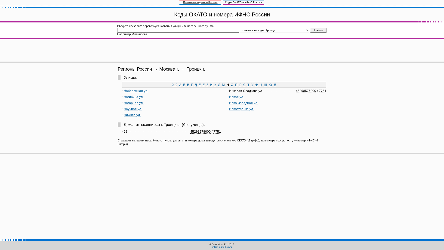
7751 (322, 91)
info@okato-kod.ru (222, 247)
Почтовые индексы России (200, 2)
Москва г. (169, 69)
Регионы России (135, 69)
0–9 (174, 85)
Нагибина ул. (134, 97)
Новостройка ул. (241, 109)
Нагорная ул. (134, 103)
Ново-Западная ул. (243, 103)
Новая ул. (236, 97)
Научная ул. (133, 109)
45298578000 (306, 91)
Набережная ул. (136, 91)
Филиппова (139, 34)
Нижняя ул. (132, 115)
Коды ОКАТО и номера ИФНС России (222, 14)
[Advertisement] (222, 50)
